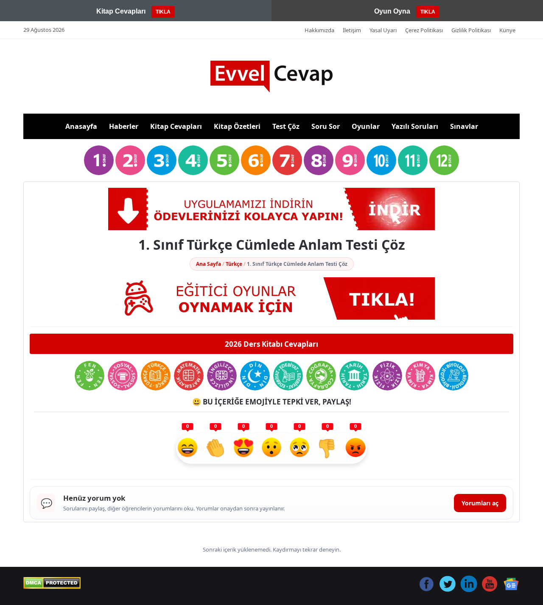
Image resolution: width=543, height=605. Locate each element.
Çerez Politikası (424, 30)
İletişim (352, 30)
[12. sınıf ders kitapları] (444, 160)
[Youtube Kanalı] (271, 209)
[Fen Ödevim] (89, 375)
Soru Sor (325, 126)
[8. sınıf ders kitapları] (318, 160)
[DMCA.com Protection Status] (52, 583)
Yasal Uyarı (383, 30)
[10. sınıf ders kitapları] (381, 160)
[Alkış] (216, 448)
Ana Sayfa (208, 264)
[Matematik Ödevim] (189, 375)
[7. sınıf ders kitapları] (287, 160)
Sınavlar (464, 126)
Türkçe (234, 264)
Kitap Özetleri (237, 126)
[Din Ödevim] (255, 375)
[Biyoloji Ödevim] (453, 375)
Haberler (123, 126)
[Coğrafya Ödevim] (321, 375)
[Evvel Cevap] (271, 76)
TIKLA (163, 12)
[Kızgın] (355, 448)
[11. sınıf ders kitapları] (413, 160)
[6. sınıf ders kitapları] (256, 160)
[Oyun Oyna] (271, 298)
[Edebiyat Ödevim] (288, 375)
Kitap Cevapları (176, 126)
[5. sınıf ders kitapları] (224, 160)
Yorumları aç (480, 503)
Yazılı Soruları (415, 126)
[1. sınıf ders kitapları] (99, 160)
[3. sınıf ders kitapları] (161, 160)
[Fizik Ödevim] (387, 375)
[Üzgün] (299, 448)
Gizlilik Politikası (471, 30)
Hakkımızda (319, 30)
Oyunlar (366, 126)
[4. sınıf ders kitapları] (193, 160)
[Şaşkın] (271, 448)
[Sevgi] (244, 448)
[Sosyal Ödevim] (122, 375)
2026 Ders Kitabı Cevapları (271, 344)
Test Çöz (285, 126)
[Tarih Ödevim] (354, 375)
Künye (507, 30)
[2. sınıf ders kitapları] (130, 160)
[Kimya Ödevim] (420, 375)
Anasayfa (81, 126)
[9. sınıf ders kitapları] (350, 160)
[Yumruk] (327, 448)
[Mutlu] (188, 448)
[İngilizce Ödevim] (222, 375)
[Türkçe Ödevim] (156, 375)
